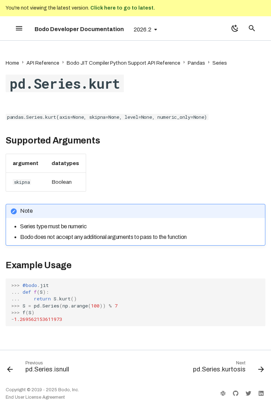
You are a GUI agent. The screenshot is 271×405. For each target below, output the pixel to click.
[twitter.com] (248, 393)
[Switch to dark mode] (235, 28)
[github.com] (235, 393)
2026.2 (142, 30)
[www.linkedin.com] (261, 393)
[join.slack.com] (223, 393)
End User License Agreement (35, 397)
